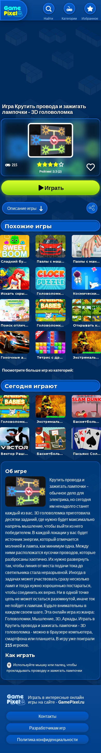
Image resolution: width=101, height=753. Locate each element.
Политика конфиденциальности (47, 739)
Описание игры (22, 208)
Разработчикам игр (47, 727)
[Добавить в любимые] (90, 167)
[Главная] (13, 10)
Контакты (47, 716)
